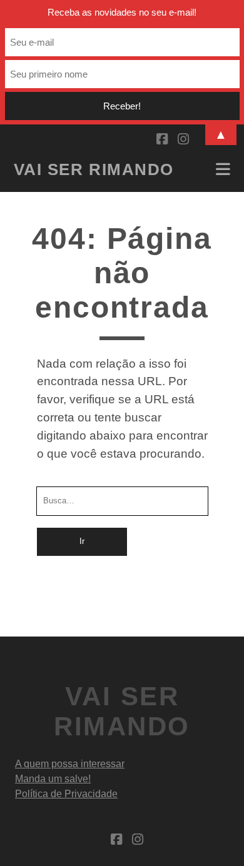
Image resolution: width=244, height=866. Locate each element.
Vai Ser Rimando (94, 169)
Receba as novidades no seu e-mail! (122, 12)
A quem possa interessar (70, 763)
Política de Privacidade (66, 793)
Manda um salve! (53, 778)
